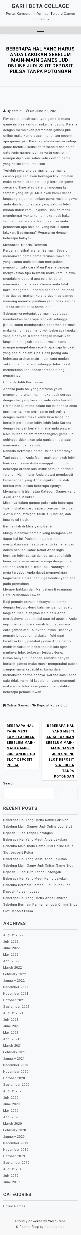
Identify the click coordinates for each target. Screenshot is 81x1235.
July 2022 (11, 942)
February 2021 (14, 1052)
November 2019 (16, 1150)
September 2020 (16, 1085)
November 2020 (16, 1072)
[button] (40, 30)
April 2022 (11, 961)
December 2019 (15, 1143)
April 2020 (11, 1117)
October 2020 (14, 1078)
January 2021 (14, 1059)
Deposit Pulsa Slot (52, 705)
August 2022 (13, 935)
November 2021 (16, 994)
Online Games (18, 705)
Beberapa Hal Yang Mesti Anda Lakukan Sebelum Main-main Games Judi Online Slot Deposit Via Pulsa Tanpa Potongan (60, 751)
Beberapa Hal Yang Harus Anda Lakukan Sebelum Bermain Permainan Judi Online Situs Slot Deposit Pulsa (40, 904)
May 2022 (11, 955)
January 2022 (14, 981)
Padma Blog (29, 1227)
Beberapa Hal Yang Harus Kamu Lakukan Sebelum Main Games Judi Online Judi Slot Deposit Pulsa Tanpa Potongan (37, 826)
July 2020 (11, 1098)
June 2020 (11, 1104)
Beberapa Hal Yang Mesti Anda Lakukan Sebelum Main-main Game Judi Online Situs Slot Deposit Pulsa (38, 846)
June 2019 (11, 1182)
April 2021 (11, 1039)
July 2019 (11, 1176)
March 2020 (12, 1124)
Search (8, 783)
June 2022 (11, 948)
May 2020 (11, 1111)
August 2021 (13, 1013)
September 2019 (16, 1163)
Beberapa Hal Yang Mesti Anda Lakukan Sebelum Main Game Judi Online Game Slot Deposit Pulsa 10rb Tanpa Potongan (38, 865)
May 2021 (11, 1033)
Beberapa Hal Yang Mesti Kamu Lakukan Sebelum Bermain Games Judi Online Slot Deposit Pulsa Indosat (36, 885)
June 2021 (11, 1026)
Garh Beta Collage (40, 6)
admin (17, 111)
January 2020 (14, 1137)
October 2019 (14, 1156)
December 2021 (15, 987)
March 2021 (12, 1046)
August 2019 (13, 1169)
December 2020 (15, 1065)
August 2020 (13, 1091)
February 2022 (14, 974)
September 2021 (16, 1007)
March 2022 (12, 968)
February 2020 (14, 1130)
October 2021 (14, 1000)
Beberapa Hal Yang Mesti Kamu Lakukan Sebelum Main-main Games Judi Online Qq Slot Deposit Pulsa (21, 745)
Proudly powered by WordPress (40, 1221)
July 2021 (11, 1020)
